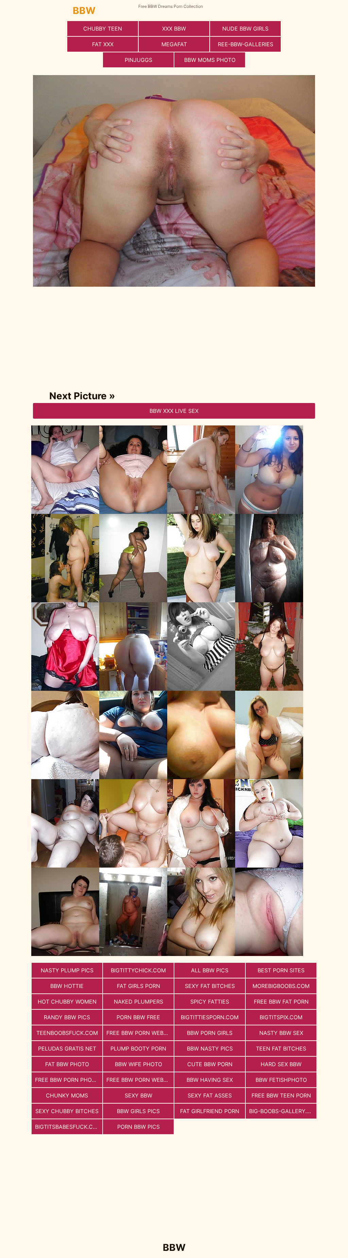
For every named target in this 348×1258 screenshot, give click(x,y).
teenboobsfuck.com (67, 1032)
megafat (174, 44)
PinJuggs (138, 59)
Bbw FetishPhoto (281, 1079)
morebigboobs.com (281, 986)
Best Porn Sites (281, 970)
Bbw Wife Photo (138, 1064)
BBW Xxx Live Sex (174, 410)
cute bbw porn (209, 1064)
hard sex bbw (281, 1064)
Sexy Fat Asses (210, 1095)
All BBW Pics (209, 970)
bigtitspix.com (281, 1017)
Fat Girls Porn (138, 986)
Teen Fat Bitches (281, 1048)
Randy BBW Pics (67, 1017)
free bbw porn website (140, 1032)
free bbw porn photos (68, 1079)
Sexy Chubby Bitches (67, 1111)
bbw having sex (210, 1079)
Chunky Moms (67, 1095)
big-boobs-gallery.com (282, 1111)
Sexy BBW (138, 1095)
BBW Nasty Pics (210, 1048)
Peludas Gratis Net (67, 1048)
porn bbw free (138, 1017)
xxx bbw (174, 28)
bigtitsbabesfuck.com (68, 1126)
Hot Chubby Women (67, 1001)
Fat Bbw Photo (67, 1064)
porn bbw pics (138, 1126)
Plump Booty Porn (138, 1048)
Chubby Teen (102, 28)
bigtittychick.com (138, 970)
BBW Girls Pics (138, 1111)
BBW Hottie (67, 986)
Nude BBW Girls (245, 28)
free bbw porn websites (140, 1079)
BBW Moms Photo (210, 59)
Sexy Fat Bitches (210, 986)
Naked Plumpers (138, 1001)
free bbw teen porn (281, 1095)
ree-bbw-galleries (245, 44)
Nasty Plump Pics (67, 970)
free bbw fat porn (281, 1001)
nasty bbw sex (281, 1032)
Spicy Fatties (209, 1001)
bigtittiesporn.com (210, 1017)
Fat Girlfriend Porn (209, 1111)
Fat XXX (103, 44)
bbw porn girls (209, 1032)
